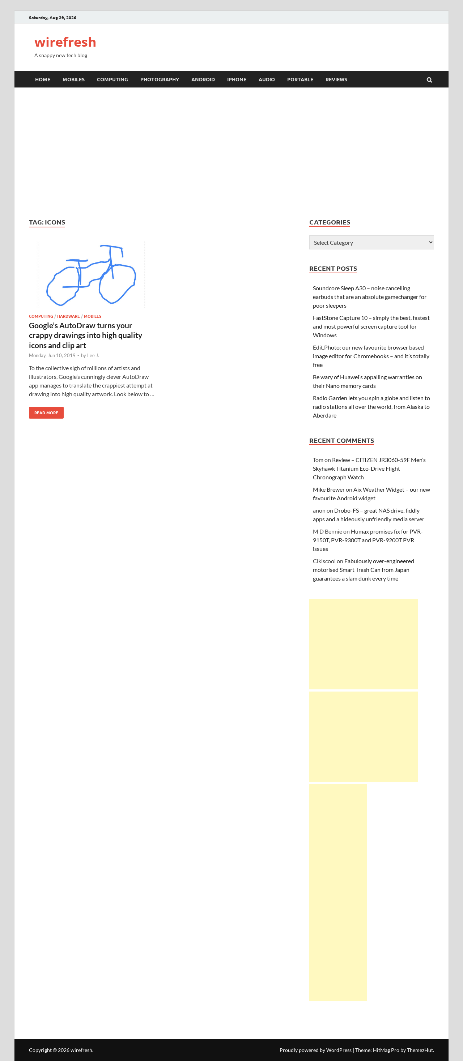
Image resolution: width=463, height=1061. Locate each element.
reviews (336, 79)
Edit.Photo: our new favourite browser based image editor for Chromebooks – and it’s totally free (371, 356)
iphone (236, 79)
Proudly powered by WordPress (316, 1050)
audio (267, 79)
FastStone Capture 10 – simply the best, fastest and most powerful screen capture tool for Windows (371, 326)
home (42, 79)
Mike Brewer (329, 489)
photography (159, 79)
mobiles (74, 79)
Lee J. (93, 355)
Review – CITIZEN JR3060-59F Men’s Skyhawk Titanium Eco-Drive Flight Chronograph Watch (369, 468)
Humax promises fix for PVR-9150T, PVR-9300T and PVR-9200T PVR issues (368, 540)
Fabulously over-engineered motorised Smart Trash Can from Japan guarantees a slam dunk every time (363, 569)
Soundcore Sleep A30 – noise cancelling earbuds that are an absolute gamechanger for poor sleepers (369, 296)
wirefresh (65, 42)
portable (300, 79)
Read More (43, 411)
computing (112, 79)
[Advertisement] (231, 152)
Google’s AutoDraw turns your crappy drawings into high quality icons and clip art (85, 335)
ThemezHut (420, 1050)
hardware (68, 316)
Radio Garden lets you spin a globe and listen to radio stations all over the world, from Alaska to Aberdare (371, 406)
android (203, 79)
